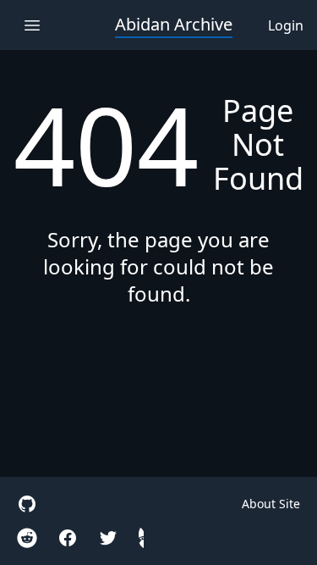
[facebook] (67, 538)
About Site (271, 504)
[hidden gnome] (141, 538)
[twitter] (108, 538)
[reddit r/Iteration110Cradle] (27, 538)
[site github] (27, 504)
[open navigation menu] (32, 25)
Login (285, 25)
